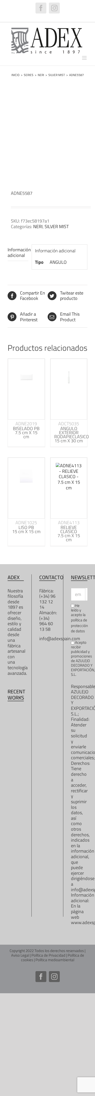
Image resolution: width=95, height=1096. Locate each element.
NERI (38, 226)
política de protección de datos (79, 625)
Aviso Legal (20, 955)
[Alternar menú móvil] (84, 58)
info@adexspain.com (59, 638)
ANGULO (58, 262)
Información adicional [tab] (18, 252)
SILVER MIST (57, 226)
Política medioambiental (54, 960)
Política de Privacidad (48, 955)
